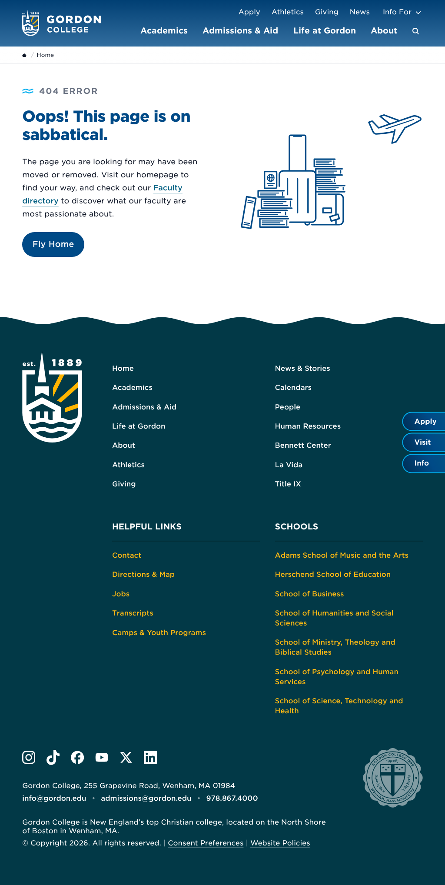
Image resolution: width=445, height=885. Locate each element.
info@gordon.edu (54, 798)
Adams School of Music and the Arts (341, 555)
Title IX (288, 484)
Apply (249, 12)
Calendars (293, 387)
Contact (126, 555)
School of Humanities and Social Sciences (334, 618)
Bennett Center (303, 445)
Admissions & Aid (240, 30)
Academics (164, 30)
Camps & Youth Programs (159, 633)
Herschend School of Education (333, 574)
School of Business (309, 594)
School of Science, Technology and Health (339, 706)
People (288, 407)
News (360, 12)
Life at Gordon (324, 30)
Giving (327, 12)
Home (123, 368)
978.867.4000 (232, 798)
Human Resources (308, 426)
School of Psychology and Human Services (337, 677)
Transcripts (132, 613)
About (384, 30)
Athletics (288, 12)
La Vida (289, 465)
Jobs (121, 594)
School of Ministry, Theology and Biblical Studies (335, 647)
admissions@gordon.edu (146, 798)
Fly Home (53, 244)
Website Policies (280, 843)
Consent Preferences (205, 843)
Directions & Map (143, 574)
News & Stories (302, 368)
